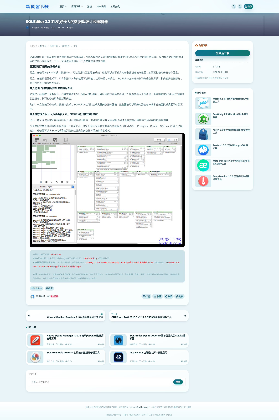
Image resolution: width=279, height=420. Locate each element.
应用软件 (50, 344)
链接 (180, 296)
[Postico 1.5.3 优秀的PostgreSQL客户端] (203, 150)
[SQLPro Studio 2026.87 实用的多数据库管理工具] (35, 357)
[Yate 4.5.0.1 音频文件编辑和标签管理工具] (203, 134)
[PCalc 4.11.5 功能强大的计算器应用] (118, 357)
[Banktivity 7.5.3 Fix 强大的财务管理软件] (203, 119)
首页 (44, 46)
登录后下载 (222, 53)
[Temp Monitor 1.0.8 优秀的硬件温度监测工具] (203, 181)
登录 (250, 6)
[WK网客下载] (27, 27)
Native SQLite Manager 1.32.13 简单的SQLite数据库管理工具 (75, 337)
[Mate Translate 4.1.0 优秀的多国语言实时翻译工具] (203, 165)
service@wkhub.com (139, 407)
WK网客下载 (47, 296)
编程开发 (35, 28)
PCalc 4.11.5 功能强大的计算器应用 (148, 352)
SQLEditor (36, 288)
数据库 (49, 288)
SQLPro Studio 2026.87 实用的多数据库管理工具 (73, 352)
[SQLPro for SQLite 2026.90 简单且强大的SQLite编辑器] (118, 340)
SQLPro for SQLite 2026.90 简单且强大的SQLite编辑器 (157, 337)
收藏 (158, 296)
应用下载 (54, 46)
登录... (34, 382)
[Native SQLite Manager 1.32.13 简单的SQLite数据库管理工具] (35, 340)
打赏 (147, 296)
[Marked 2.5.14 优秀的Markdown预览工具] (203, 103)
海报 (169, 296)
